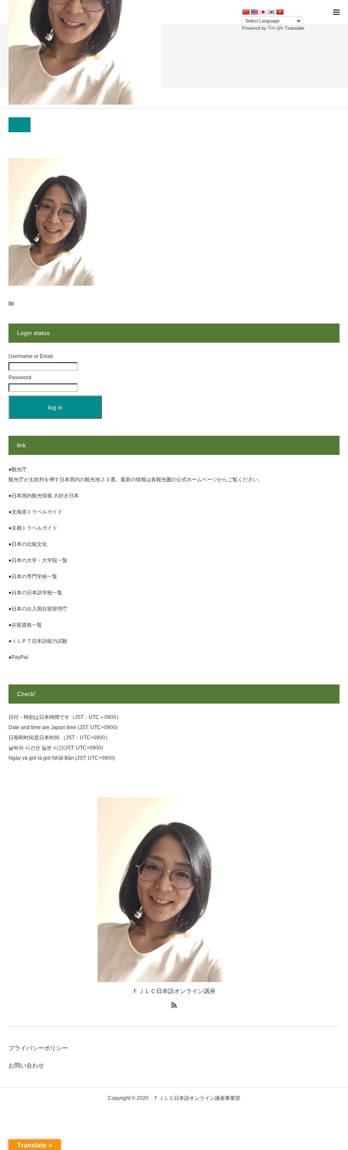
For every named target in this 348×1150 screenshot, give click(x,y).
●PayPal (18, 657)
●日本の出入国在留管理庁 (37, 609)
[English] (254, 12)
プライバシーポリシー (38, 1048)
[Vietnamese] (279, 12)
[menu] (336, 12)
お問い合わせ (26, 1065)
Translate (294, 28)
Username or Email (30, 356)
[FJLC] (174, 980)
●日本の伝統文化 (27, 544)
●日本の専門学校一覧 (32, 576)
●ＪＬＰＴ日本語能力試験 (37, 641)
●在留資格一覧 (25, 625)
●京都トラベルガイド (32, 528)
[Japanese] (263, 12)
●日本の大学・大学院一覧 (37, 560)
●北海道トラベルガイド (35, 512)
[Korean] (271, 12)
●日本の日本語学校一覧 (35, 593)
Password (19, 377)
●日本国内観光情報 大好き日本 (43, 496)
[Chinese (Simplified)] (246, 12)
